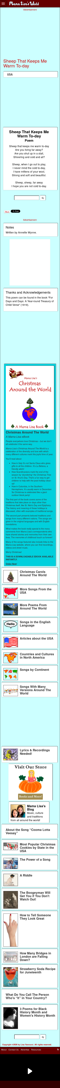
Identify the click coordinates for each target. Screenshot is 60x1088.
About (4, 1049)
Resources (36, 1049)
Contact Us (13, 1049)
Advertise (25, 1049)
